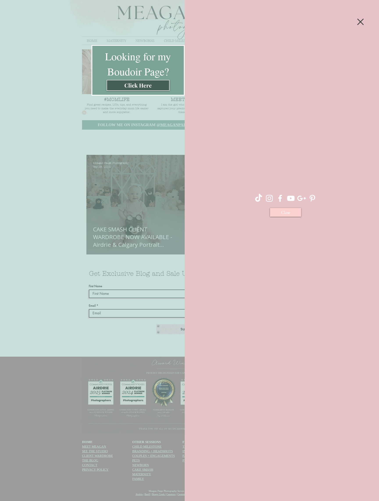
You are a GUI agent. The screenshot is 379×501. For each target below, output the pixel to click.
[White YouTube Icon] (290, 198)
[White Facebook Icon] (280, 198)
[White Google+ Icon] (301, 198)
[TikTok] (258, 198)
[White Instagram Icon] (269, 198)
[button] (360, 22)
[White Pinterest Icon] (312, 198)
